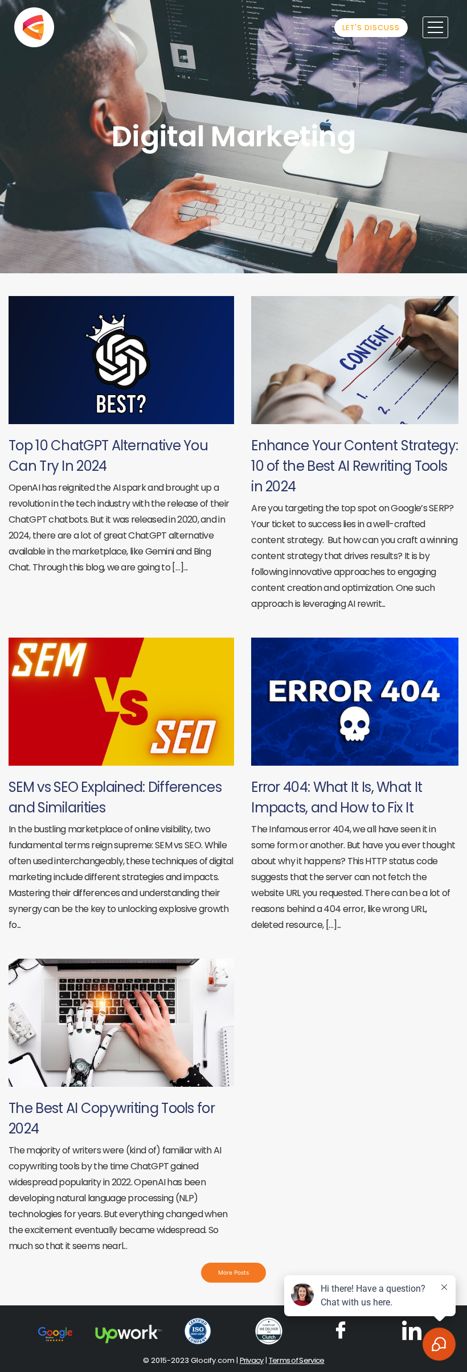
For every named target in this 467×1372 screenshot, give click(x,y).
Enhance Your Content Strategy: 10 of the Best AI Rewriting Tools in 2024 (354, 466)
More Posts (233, 1272)
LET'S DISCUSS (371, 27)
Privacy (252, 1360)
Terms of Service (297, 1360)
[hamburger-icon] (435, 27)
